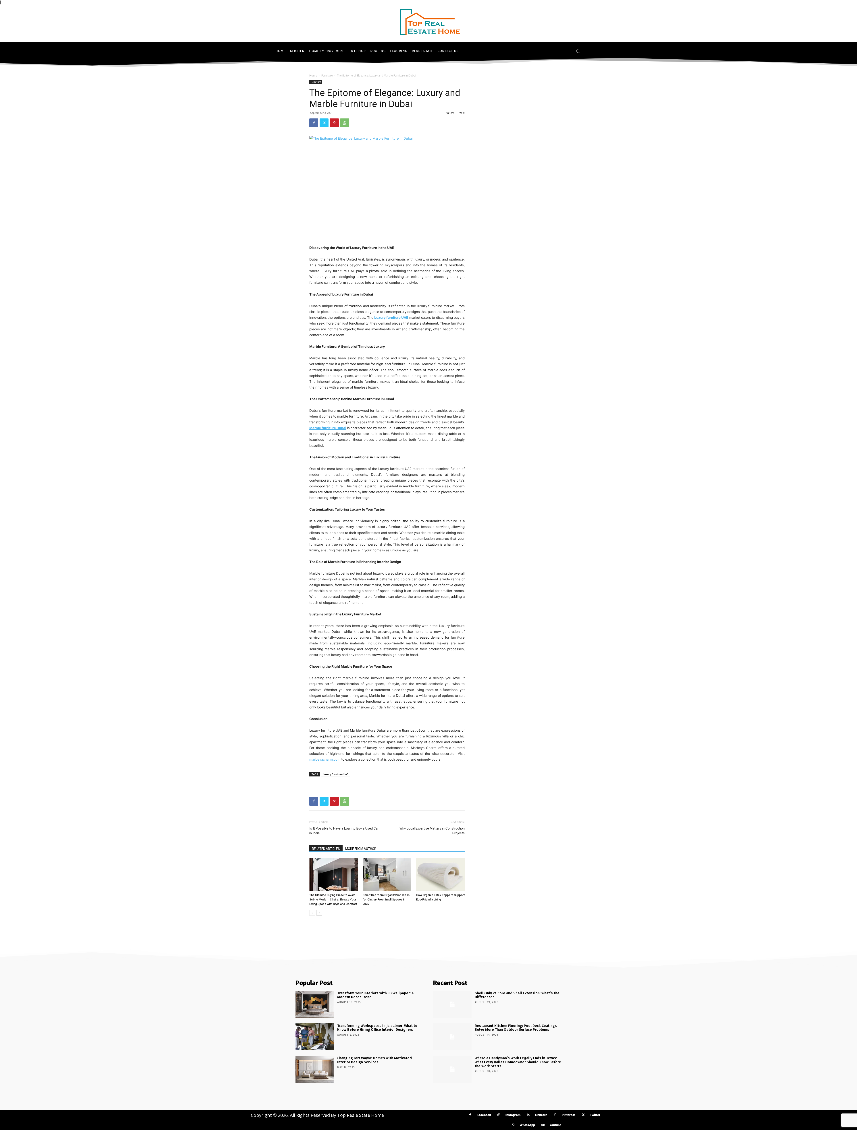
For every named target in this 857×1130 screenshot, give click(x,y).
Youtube (555, 1125)
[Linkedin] (528, 1115)
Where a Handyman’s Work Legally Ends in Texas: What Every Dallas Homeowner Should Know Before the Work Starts (518, 1062)
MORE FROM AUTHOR (360, 849)
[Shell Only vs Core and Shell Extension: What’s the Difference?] (452, 1004)
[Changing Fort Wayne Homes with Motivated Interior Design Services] (314, 1069)
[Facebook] (313, 122)
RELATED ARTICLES (326, 849)
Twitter (595, 1115)
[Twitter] (324, 122)
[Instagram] (499, 1115)
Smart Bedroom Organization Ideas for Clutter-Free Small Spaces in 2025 (386, 899)
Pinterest (568, 1115)
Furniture (327, 75)
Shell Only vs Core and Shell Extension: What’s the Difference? (517, 995)
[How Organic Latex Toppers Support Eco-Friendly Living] (440, 874)
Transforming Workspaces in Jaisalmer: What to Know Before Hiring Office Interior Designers (377, 1028)
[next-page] (319, 913)
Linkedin (541, 1115)
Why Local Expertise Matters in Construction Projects (432, 830)
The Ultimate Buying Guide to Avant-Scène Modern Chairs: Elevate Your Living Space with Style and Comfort (333, 899)
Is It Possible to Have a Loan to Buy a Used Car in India (344, 830)
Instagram (512, 1115)
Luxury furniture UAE (335, 774)
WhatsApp (527, 1125)
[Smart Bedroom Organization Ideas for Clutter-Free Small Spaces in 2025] (387, 874)
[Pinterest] (334, 122)
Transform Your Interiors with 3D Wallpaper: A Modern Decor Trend (375, 995)
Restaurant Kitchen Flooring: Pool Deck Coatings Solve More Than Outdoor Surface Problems (516, 1028)
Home (313, 75)
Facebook (484, 1115)
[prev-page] (312, 913)
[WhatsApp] (344, 122)
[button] (578, 51)
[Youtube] (543, 1125)
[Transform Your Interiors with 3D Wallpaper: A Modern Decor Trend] (314, 1004)
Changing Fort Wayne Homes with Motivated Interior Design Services (374, 1060)
